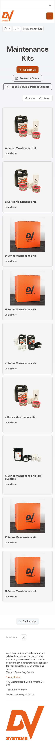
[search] (50, 4)
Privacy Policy (13, 677)
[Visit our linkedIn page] (23, 637)
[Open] (49, 15)
